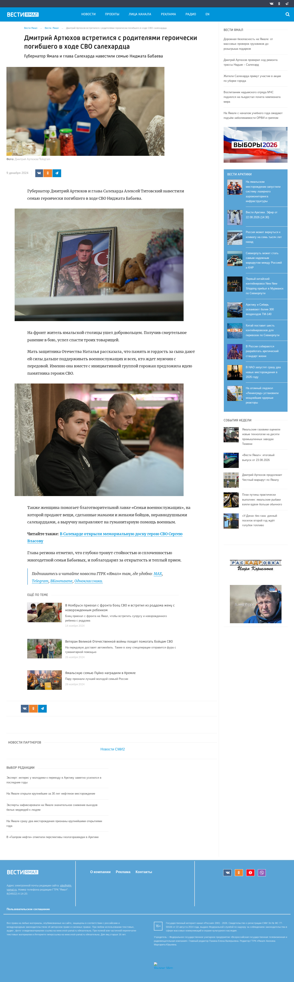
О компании (100, 872)
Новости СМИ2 (113, 749)
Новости (88, 14)
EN (207, 14)
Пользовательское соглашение (28, 909)
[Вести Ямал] (23, 15)
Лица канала (140, 14)
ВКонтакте (61, 581)
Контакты (144, 872)
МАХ (158, 573)
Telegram (40, 581)
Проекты (112, 14)
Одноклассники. (88, 581)
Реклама (168, 14)
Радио (191, 14)
